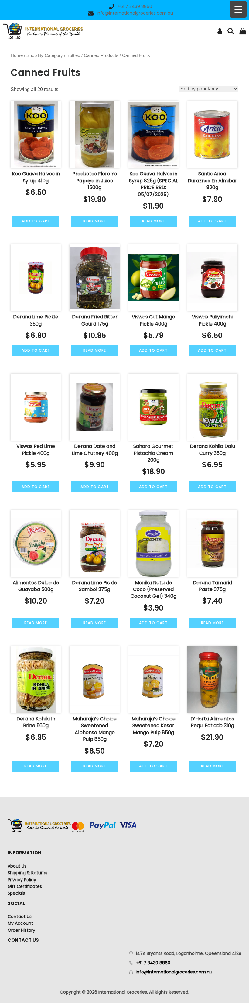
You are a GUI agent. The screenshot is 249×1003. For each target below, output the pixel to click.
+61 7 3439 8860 (135, 6)
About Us (17, 866)
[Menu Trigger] (238, 9)
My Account (20, 923)
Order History (21, 930)
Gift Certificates (25, 886)
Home (17, 55)
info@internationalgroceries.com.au (135, 13)
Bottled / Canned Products (92, 55)
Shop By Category (44, 55)
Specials (16, 893)
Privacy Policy (22, 880)
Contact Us (20, 916)
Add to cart (36, 220)
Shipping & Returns (27, 873)
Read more (94, 220)
